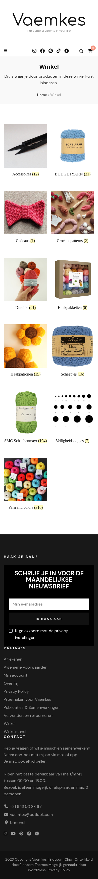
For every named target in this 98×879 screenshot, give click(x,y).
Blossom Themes (34, 864)
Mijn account (15, 675)
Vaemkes (49, 20)
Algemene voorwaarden (25, 667)
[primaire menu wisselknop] (6, 51)
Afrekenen (13, 659)
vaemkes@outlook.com (31, 814)
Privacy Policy (16, 691)
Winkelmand (15, 731)
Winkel (9, 723)
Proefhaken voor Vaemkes (27, 699)
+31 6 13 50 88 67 (26, 806)
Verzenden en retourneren (28, 715)
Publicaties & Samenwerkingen (32, 707)
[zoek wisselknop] (81, 51)
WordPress (37, 870)
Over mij (11, 683)
